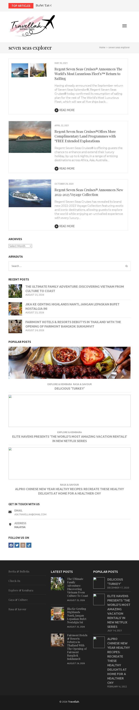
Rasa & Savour (82, 384)
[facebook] (11, 545)
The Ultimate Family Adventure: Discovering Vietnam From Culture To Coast (77, 587)
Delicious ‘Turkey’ (70, 388)
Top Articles (21, 5)
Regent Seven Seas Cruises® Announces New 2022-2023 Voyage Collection (89, 192)
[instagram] (22, 545)
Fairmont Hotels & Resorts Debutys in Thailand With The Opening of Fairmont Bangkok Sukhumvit (77, 647)
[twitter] (16, 545)
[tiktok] (28, 545)
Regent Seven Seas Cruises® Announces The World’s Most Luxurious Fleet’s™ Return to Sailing (88, 74)
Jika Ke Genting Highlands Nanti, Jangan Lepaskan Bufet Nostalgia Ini (76, 615)
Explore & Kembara (59, 384)
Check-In (14, 581)
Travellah (73, 701)
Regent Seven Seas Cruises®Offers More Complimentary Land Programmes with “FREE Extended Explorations (85, 136)
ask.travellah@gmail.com (30, 514)
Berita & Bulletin (18, 571)
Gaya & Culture (18, 600)
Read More (67, 110)
